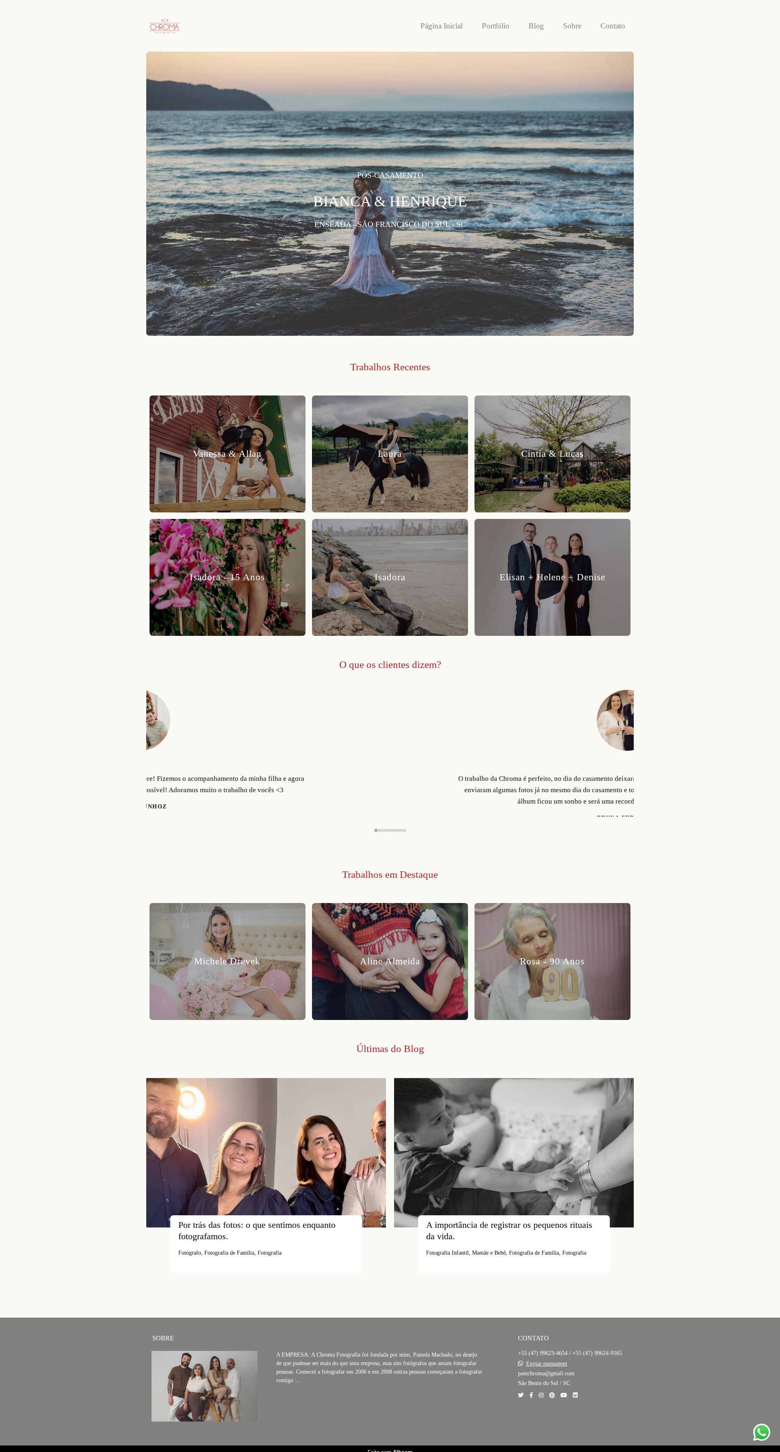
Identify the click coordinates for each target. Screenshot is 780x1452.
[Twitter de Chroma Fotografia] (521, 1400)
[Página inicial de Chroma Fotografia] (182, 25)
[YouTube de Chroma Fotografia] (564, 1400)
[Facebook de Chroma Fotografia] (531, 1400)
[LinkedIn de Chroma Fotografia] (575, 1400)
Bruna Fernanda (390, 818)
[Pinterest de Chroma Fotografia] (552, 1400)
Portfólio (495, 26)
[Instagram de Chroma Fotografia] (541, 1400)
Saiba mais (305, 1409)
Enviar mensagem (546, 1368)
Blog (536, 26)
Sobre (572, 26)
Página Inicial (441, 26)
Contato (612, 26)
